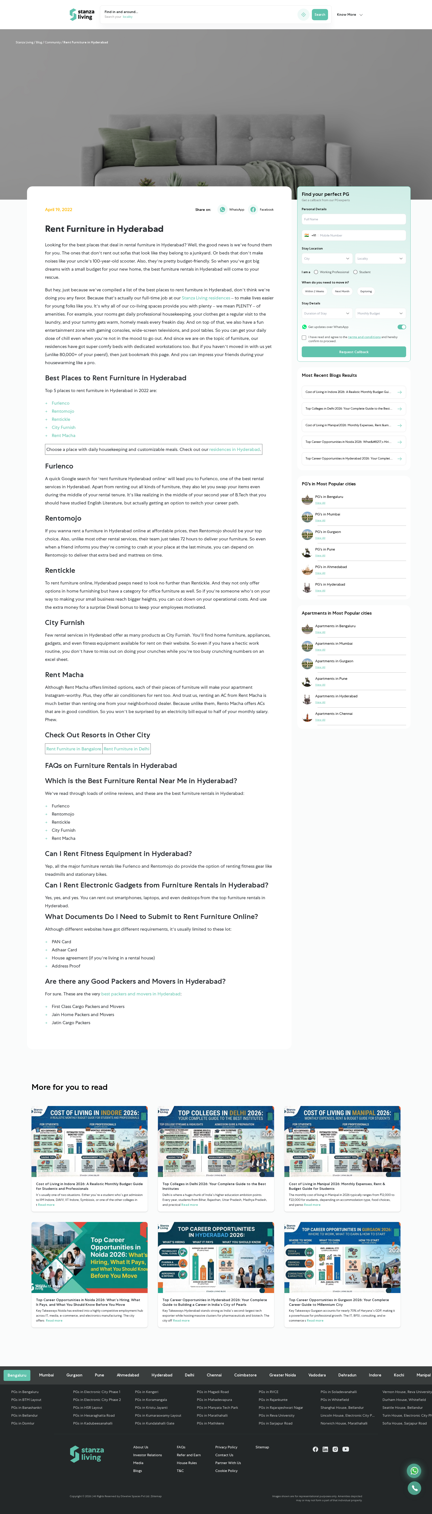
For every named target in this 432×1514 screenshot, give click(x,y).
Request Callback (354, 352)
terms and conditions (364, 337)
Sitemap (262, 1447)
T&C (180, 1470)
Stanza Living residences (206, 298)
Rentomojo (63, 411)
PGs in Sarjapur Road (275, 1423)
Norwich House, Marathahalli (344, 1423)
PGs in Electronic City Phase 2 (97, 1399)
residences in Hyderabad (234, 449)
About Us (140, 1447)
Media (138, 1462)
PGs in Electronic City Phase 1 (96, 1391)
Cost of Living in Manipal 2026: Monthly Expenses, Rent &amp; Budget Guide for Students (368, 425)
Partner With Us (228, 1462)
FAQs (181, 1447)
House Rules (187, 1462)
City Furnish (64, 427)
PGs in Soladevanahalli (339, 1391)
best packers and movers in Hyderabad (140, 994)
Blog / (39, 42)
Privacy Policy (226, 1447)
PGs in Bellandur (24, 1415)
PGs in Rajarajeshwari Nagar (281, 1407)
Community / (54, 42)
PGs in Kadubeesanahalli (92, 1423)
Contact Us (224, 1455)
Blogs (137, 1470)
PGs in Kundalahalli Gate (154, 1423)
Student (365, 272)
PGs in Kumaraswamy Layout (158, 1415)
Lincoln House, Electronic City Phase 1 (348, 1415)
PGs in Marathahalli (212, 1415)
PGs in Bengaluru (24, 1391)
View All (320, 503)
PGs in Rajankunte (273, 1399)
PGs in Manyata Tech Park (217, 1407)
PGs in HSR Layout (88, 1407)
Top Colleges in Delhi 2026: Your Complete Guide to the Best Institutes (354, 408)
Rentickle (61, 419)
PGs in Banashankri (26, 1407)
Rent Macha (63, 435)
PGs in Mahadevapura (214, 1399)
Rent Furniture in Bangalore (73, 749)
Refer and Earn (189, 1455)
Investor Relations (147, 1455)
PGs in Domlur (22, 1423)
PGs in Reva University (277, 1415)
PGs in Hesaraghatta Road (94, 1415)
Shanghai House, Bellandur (342, 1407)
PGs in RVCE (269, 1391)
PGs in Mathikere (210, 1423)
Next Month (342, 291)
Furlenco (61, 403)
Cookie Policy (226, 1470)
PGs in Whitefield (335, 1399)
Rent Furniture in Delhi (126, 749)
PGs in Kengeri (146, 1391)
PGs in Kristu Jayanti (151, 1407)
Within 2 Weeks (314, 291)
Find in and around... (121, 12)
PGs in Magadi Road (213, 1391)
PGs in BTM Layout (26, 1399)
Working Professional (334, 272)
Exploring (366, 291)
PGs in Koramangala (151, 1399)
